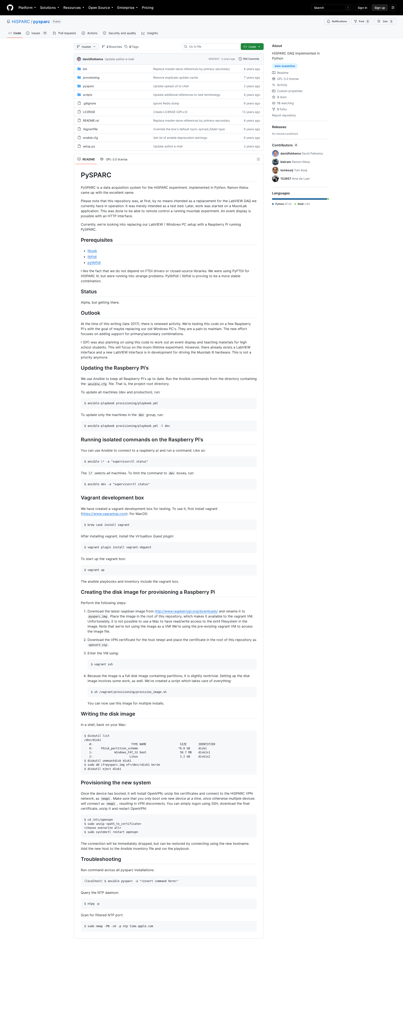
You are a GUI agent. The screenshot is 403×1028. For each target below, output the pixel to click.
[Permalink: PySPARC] (78, 175)
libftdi (92, 257)
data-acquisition (285, 66)
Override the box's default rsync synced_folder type (189, 129)
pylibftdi (94, 262)
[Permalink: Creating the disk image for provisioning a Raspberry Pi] (78, 592)
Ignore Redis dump (166, 103)
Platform (25, 7)
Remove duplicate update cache (175, 77)
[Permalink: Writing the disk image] (78, 714)
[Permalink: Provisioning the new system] (78, 782)
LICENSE (89, 112)
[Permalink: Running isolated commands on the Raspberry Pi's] (78, 439)
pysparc (41, 21)
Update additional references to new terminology (186, 94)
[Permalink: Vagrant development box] (78, 498)
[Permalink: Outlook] (78, 313)
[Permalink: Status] (78, 291)
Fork (364, 21)
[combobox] (212, 46)
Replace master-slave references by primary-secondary (191, 69)
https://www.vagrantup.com (104, 514)
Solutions (48, 7)
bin (85, 69)
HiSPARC (21, 21)
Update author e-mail (119, 59)
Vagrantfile (90, 129)
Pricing (147, 7)
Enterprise (125, 7)
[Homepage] (10, 7)
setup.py (89, 146)
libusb (92, 251)
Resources (72, 7)
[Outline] (258, 159)
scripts (87, 94)
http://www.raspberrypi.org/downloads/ (186, 611)
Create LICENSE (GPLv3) (170, 112)
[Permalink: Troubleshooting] (78, 859)
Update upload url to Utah (171, 86)
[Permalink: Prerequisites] (78, 240)
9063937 (214, 58)
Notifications (339, 21)
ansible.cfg (90, 137)
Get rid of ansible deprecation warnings (180, 137)
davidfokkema (93, 59)
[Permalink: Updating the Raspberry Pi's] (78, 368)
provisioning (91, 77)
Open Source (99, 7)
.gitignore (89, 103)
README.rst (91, 120)
